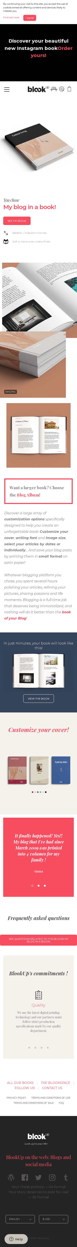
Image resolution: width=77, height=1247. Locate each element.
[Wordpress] (11, 1179)
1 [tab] (32, 886)
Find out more (11, 17)
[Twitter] (38, 1179)
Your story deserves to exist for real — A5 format (38, 1194)
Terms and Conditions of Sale (33, 1102)
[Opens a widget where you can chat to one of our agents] (16, 1239)
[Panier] (69, 89)
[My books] (53, 89)
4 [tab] (48, 1048)
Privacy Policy (16, 1097)
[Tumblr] (66, 1179)
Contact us (52, 1088)
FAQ (61, 1102)
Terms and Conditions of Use (50, 1097)
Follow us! (25, 1088)
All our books (20, 1083)
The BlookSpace (55, 1083)
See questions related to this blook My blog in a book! (38, 940)
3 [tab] (45, 886)
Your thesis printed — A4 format (38, 1187)
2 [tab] (39, 886)
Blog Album (28, 495)
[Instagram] (52, 1179)
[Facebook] (25, 1179)
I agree (30, 17)
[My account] (61, 89)
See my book (17, 220)
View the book (38, 698)
